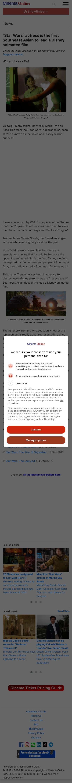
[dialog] (36, 391)
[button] (36, 383)
